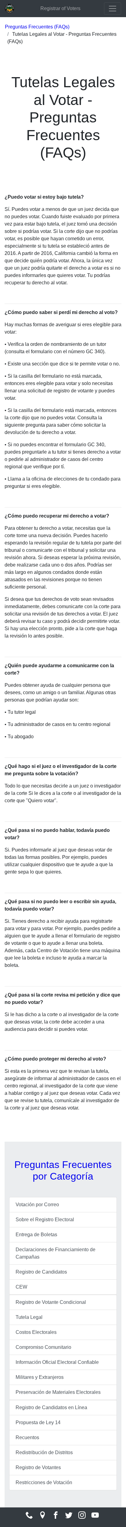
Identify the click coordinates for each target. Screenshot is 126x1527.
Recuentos (27, 1437)
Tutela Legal (29, 1317)
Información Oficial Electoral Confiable (57, 1362)
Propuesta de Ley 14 (38, 1422)
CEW (21, 1286)
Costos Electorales (36, 1332)
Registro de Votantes (38, 1467)
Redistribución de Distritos (44, 1452)
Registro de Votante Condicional (51, 1302)
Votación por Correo (37, 1204)
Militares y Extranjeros (40, 1377)
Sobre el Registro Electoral (45, 1219)
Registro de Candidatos (41, 1271)
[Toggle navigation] (112, 8)
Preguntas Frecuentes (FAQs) (37, 26)
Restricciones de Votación (44, 1482)
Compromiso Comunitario (43, 1347)
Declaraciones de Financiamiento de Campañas (55, 1253)
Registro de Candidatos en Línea (51, 1407)
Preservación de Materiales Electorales (58, 1392)
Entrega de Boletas (36, 1234)
